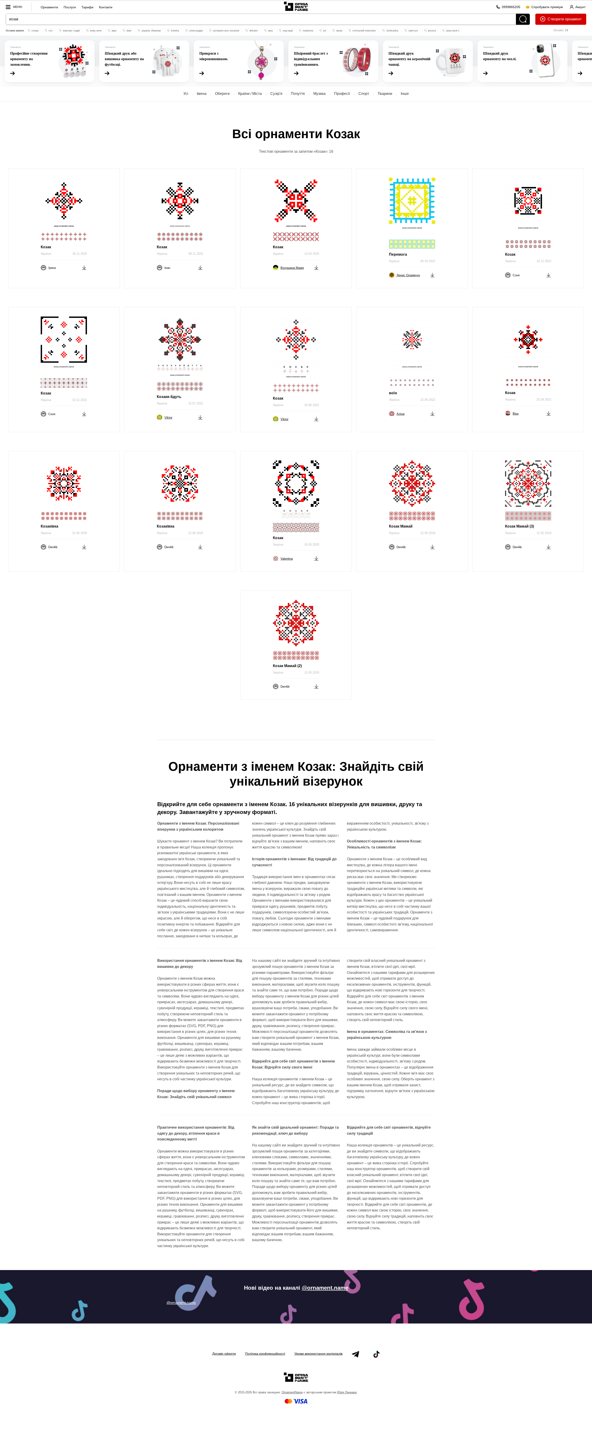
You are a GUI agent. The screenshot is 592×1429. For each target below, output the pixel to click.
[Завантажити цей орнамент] (84, 267)
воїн (393, 393)
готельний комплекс (364, 30)
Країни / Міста (250, 94)
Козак (46, 247)
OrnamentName (292, 1392)
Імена (202, 94)
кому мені (95, 30)
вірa (113, 30)
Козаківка (49, 526)
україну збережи (151, 30)
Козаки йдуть (169, 397)
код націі (287, 30)
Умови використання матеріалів (318, 1353)
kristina (174, 30)
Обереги (222, 94)
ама (270, 30)
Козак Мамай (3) (519, 526)
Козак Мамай (401, 526)
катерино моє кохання (225, 30)
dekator (253, 30)
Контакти (105, 7)
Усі (185, 94)
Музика (319, 94)
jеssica (431, 30)
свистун (413, 30)
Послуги (70, 7)
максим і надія (71, 30)
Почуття (298, 94)
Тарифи (87, 7)
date (128, 30)
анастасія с (452, 30)
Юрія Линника (347, 1392)
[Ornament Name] (296, 6)
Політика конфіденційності (265, 1353)
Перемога (398, 254)
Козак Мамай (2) (287, 666)
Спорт (363, 94)
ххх (50, 30)
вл (324, 30)
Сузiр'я (276, 94)
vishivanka (391, 30)
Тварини (385, 94)
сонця (34, 30)
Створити (556, 19)
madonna (307, 30)
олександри (195, 30)
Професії (342, 94)
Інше (405, 94)
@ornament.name (325, 1288)
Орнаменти (49, 7)
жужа (339, 30)
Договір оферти (224, 1353)
